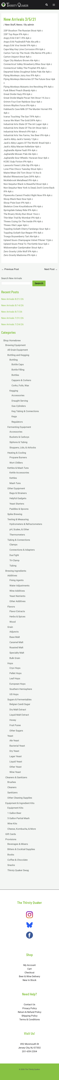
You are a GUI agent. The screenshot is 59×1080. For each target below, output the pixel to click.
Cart (29, 968)
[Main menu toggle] (54, 5)
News (19, 24)
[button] (47, 4)
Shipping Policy (29, 1015)
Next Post (50, 269)
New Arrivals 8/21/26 (12, 299)
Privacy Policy (29, 1008)
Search (39, 283)
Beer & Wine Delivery (29, 976)
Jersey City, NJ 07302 (29, 1047)
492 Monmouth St (29, 1044)
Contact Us (29, 1004)
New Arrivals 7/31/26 (12, 318)
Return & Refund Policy (29, 1012)
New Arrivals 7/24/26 (12, 324)
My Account (29, 965)
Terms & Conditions (29, 1019)
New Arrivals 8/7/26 (11, 311)
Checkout (29, 972)
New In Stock (29, 980)
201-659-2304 (29, 1051)
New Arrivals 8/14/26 (12, 305)
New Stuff (10, 24)
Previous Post (10, 269)
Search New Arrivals (11, 278)
